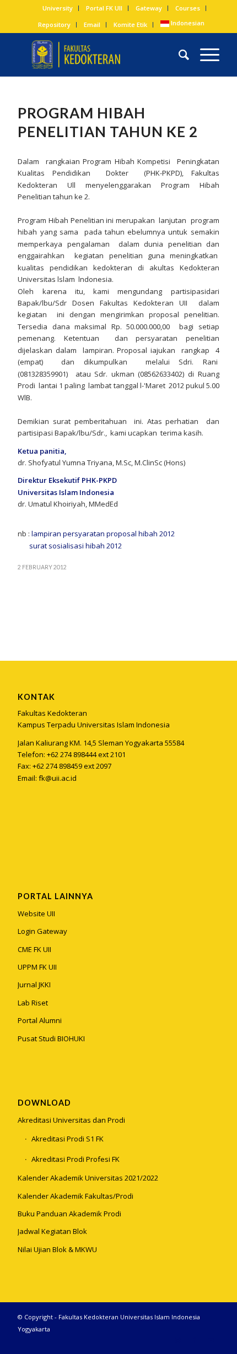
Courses (187, 8)
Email (92, 24)
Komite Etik (130, 24)
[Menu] (204, 54)
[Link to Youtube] (211, 1340)
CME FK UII (34, 949)
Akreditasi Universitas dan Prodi (71, 1120)
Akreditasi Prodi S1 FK (67, 1139)
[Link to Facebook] (194, 1340)
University (57, 8)
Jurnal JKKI (34, 984)
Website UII (36, 913)
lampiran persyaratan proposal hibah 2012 (103, 534)
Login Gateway (42, 931)
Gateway (149, 8)
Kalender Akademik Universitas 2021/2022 (88, 1178)
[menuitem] (58, 8)
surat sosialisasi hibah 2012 (75, 546)
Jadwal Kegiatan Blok (52, 1231)
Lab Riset (33, 1003)
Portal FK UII (104, 8)
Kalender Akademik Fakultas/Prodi (75, 1196)
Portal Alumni (40, 1020)
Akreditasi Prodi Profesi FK (75, 1159)
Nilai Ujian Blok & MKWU (57, 1249)
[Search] (178, 54)
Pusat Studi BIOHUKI (51, 1038)
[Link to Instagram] (26, 833)
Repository (54, 24)
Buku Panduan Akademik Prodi (69, 1214)
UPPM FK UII (37, 967)
